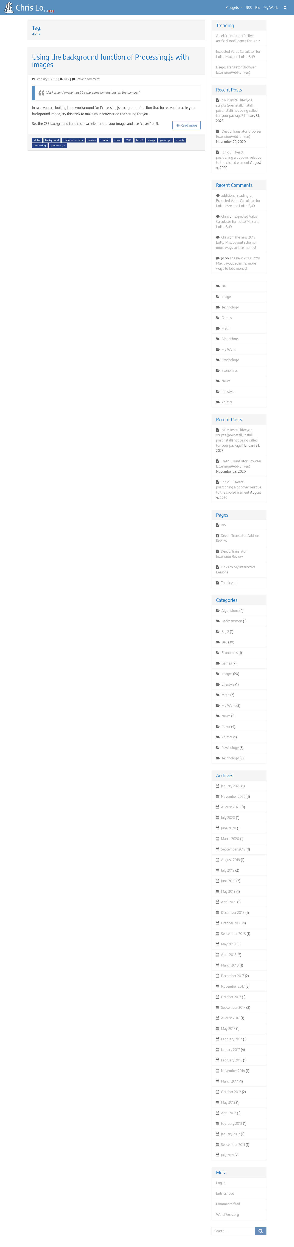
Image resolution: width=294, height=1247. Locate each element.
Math (225, 328)
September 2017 (233, 1007)
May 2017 (228, 1028)
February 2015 (231, 1060)
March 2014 (229, 1081)
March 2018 (230, 965)
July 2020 (228, 817)
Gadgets (233, 7)
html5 (139, 140)
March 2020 (230, 838)
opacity (180, 140)
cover (118, 140)
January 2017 (230, 1049)
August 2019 (230, 860)
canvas (92, 140)
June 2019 (228, 881)
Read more (189, 125)
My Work (271, 7)
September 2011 (233, 1144)
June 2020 (228, 828)
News (225, 381)
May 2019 (228, 891)
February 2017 (231, 1039)
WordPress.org (227, 1214)
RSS (249, 7)
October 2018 (231, 923)
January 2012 (230, 1134)
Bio (257, 7)
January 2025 (230, 786)
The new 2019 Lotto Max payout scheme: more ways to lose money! (236, 242)
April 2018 (229, 955)
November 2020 (233, 796)
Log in (221, 1183)
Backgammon (231, 621)
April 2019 (228, 902)
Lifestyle (227, 391)
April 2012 (228, 1113)
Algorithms (229, 339)
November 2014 (233, 1071)
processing (40, 145)
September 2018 (233, 933)
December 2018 (232, 912)
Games (226, 318)
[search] (285, 7)
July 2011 (227, 1155)
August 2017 (230, 1018)
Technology (230, 307)
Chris (225, 216)
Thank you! (229, 583)
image (151, 140)
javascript (165, 140)
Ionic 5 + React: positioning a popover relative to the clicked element (238, 157)
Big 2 (225, 631)
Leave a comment (87, 79)
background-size (73, 140)
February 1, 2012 (46, 79)
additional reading (235, 195)
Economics (229, 370)
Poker (225, 726)
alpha (37, 140)
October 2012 (231, 1092)
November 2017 (233, 986)
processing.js (58, 145)
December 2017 (232, 976)
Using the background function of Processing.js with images (110, 61)
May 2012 (228, 1102)
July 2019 (227, 870)
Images (226, 296)
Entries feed (225, 1193)
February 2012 (231, 1123)
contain (105, 140)
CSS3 (128, 140)
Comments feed (228, 1204)
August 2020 (231, 807)
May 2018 (228, 944)
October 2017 (231, 997)
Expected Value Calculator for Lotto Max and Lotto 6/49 (238, 221)
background (52, 140)
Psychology (230, 360)
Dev (66, 79)
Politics (226, 402)
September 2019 (233, 849)
